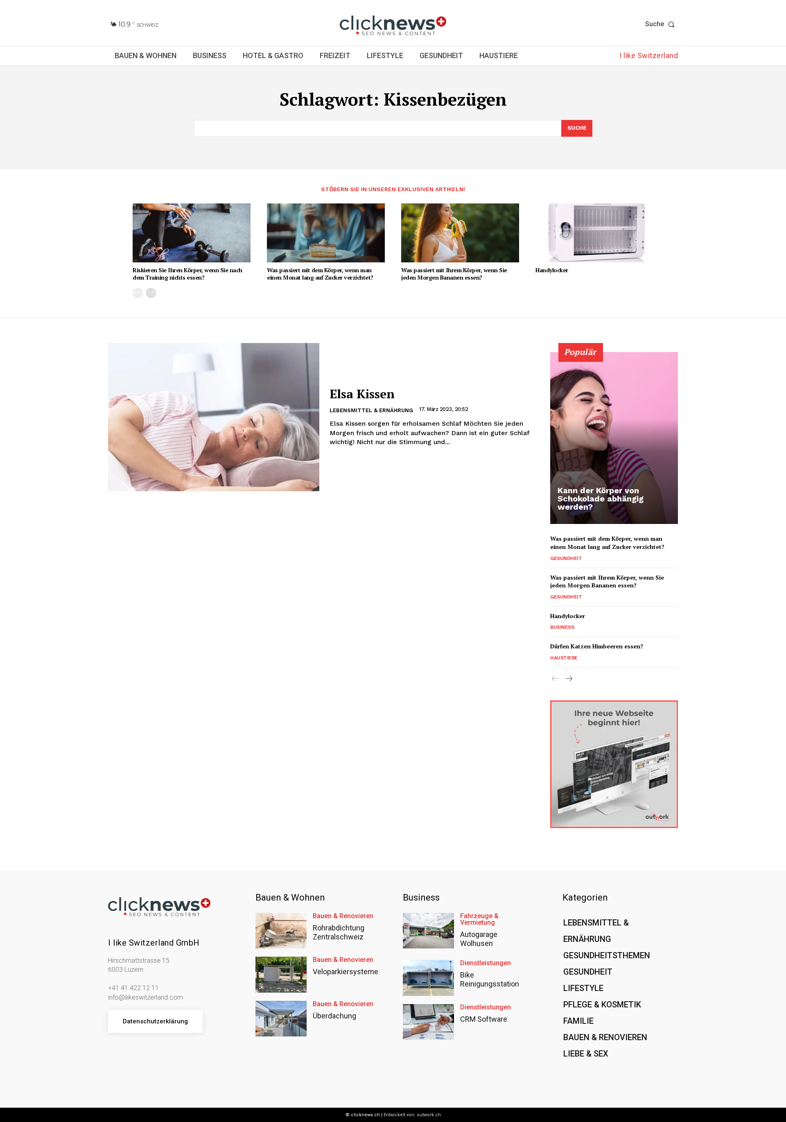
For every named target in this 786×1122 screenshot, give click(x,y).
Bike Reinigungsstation (489, 979)
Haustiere (564, 658)
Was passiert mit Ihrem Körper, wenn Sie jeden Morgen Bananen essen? (454, 273)
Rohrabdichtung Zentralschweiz (338, 932)
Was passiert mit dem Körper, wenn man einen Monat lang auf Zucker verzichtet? (320, 273)
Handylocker (551, 270)
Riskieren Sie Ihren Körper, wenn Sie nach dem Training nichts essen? (187, 273)
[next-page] (151, 293)
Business (562, 627)
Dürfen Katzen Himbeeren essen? (596, 646)
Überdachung (334, 1015)
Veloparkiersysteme (345, 971)
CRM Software (483, 1019)
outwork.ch (429, 1114)
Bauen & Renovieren (343, 916)
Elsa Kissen (362, 394)
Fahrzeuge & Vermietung (479, 919)
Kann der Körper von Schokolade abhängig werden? (601, 498)
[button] (661, 24)
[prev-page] (138, 293)
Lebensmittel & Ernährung (371, 410)
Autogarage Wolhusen (478, 939)
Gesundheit (566, 558)
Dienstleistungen (485, 963)
